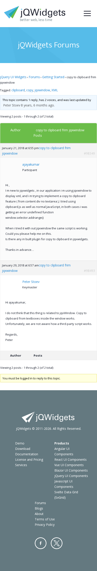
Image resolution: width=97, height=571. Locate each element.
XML (54, 90)
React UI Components (70, 459)
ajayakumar (30, 164)
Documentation (26, 454)
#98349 (89, 153)
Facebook (40, 543)
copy (29, 90)
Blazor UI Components (71, 470)
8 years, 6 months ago (37, 105)
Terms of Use (45, 519)
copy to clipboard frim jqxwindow (60, 130)
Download (22, 448)
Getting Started (53, 77)
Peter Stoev (11, 105)
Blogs (39, 508)
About (39, 514)
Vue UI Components (69, 465)
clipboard (18, 90)
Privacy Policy (45, 524)
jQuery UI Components (71, 476)
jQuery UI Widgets (13, 77)
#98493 (89, 270)
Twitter (56, 543)
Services (21, 465)
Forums (34, 77)
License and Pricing (29, 459)
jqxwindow (42, 90)
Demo (19, 443)
